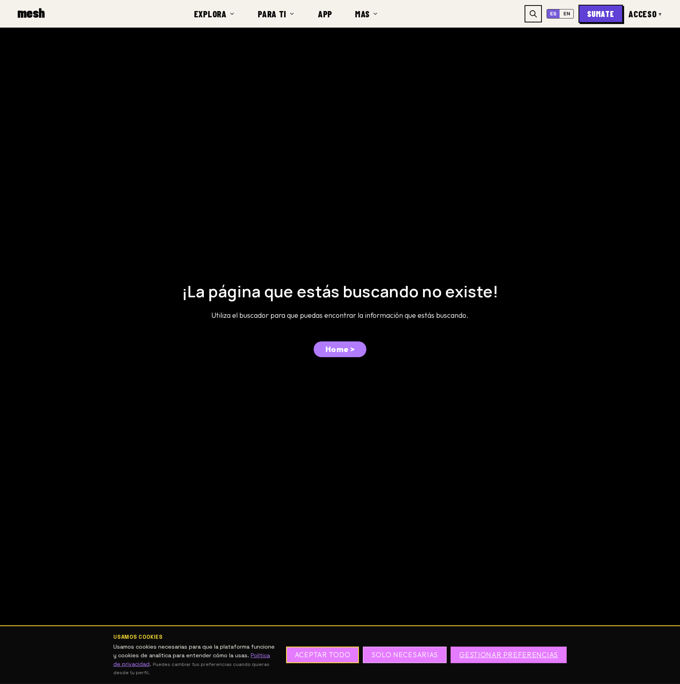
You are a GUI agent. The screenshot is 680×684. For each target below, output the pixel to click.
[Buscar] (533, 13)
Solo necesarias (404, 655)
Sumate (600, 14)
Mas (362, 13)
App (325, 13)
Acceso (645, 13)
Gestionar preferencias (508, 655)
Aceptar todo (323, 655)
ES (553, 14)
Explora (210, 13)
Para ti (272, 13)
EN (567, 14)
